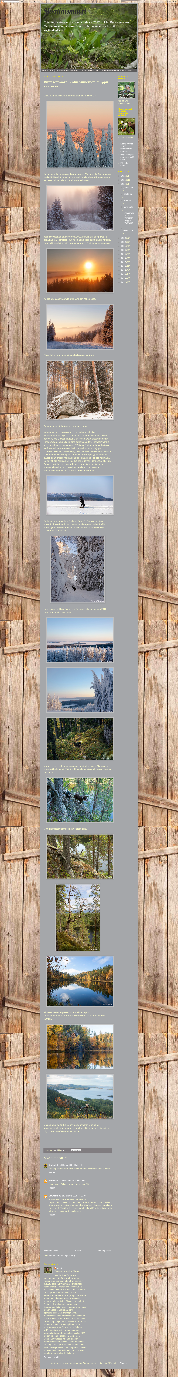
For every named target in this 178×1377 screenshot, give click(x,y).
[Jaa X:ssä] (76, 1150)
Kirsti (59, 1268)
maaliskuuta (127, 230)
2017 (123, 262)
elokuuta (127, 200)
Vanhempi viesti (104, 1251)
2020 (123, 250)
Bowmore (53, 1196)
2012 (123, 282)
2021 (123, 246)
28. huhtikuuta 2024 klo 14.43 (69, 1165)
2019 (123, 254)
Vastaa (52, 1172)
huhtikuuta (128, 207)
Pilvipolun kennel (47, 70)
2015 (123, 270)
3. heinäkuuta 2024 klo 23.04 (72, 1180)
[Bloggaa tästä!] (74, 1150)
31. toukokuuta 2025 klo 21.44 (72, 1196)
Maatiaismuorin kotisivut (90, 70)
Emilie (52, 1165)
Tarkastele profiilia (52, 1357)
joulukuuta (128, 187)
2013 (123, 278)
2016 (123, 266)
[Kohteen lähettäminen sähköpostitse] (72, 1150)
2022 (123, 242)
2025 (123, 180)
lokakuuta (128, 194)
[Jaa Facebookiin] (78, 1150)
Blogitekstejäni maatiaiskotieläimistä (67, 70)
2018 (123, 258)
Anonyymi (54, 1180)
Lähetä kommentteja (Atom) (62, 1256)
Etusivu (77, 1251)
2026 (123, 176)
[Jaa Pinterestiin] (80, 1150)
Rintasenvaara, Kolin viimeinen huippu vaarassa (128, 218)
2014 (123, 274)
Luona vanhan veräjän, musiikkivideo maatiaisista (116, 70)
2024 (123, 184)
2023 (123, 238)
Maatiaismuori (65, 10)
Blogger (123, 1363)
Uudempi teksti (51, 1251)
